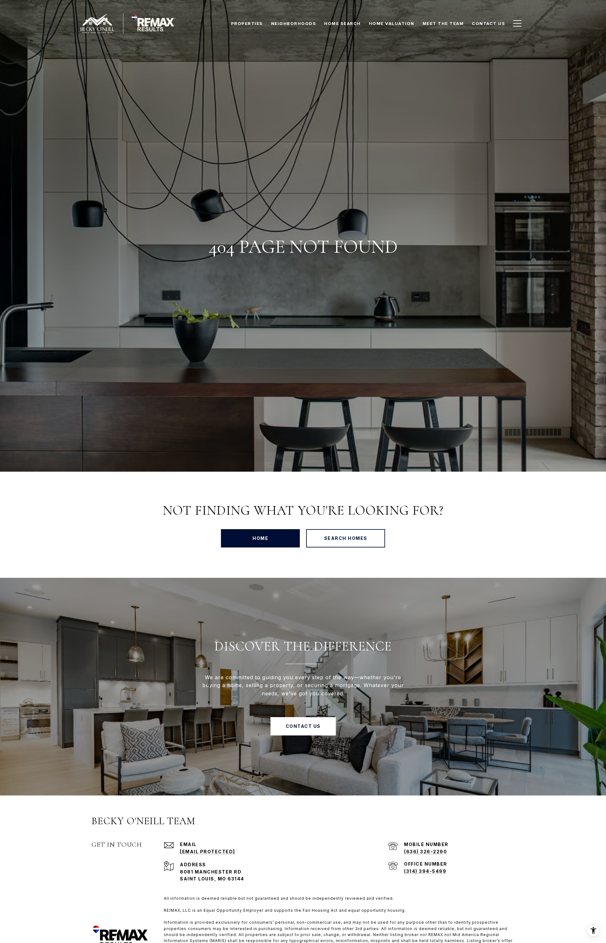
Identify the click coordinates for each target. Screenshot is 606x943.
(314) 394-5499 (425, 871)
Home (260, 538)
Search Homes (345, 538)
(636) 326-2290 (425, 851)
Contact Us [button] (303, 726)
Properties (247, 23)
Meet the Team (443, 23)
